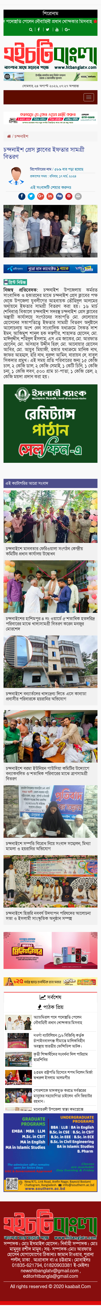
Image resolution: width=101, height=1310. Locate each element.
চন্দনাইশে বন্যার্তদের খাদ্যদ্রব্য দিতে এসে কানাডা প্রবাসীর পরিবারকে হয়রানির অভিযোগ (46, 696)
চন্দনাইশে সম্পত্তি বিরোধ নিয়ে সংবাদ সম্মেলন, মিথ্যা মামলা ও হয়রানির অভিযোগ (48, 846)
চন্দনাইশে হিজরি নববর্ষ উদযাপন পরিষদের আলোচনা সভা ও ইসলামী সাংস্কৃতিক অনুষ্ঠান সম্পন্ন (48, 916)
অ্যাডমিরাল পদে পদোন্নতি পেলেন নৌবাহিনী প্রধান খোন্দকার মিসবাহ (58, 1020)
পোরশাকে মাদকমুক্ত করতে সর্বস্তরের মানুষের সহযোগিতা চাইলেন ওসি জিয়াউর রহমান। (63, 1096)
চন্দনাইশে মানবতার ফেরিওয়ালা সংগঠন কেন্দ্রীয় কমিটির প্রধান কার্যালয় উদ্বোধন (44, 551)
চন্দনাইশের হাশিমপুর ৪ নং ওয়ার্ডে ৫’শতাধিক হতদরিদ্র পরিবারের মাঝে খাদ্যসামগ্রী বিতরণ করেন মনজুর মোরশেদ (50, 624)
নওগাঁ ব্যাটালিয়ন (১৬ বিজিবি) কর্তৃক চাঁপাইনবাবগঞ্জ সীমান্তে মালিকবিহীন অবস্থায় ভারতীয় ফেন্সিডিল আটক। (59, 1041)
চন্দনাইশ (21, 136)
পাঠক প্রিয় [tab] (52, 1007)
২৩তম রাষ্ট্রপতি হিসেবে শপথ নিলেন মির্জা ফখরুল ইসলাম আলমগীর (63, 1075)
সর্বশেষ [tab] (53, 997)
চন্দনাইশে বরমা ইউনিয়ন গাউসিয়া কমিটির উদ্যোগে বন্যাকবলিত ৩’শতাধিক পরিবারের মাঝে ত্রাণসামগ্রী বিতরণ (47, 774)
